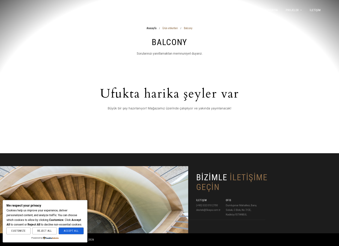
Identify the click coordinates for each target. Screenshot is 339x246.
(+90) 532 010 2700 (207, 205)
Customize (18, 230)
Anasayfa (151, 28)
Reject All (44, 230)
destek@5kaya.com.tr (208, 210)
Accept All (71, 230)
